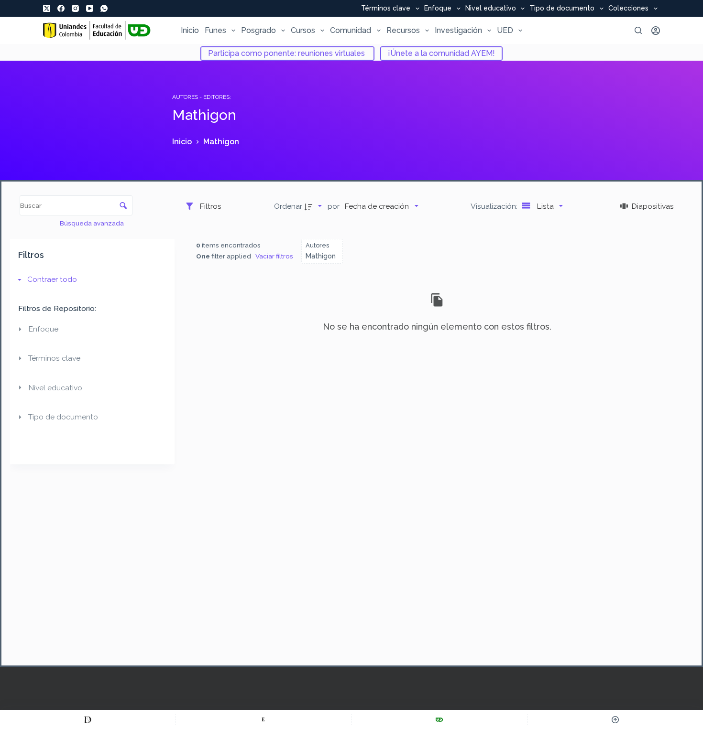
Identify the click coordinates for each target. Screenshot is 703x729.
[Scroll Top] (615, 719)
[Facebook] (61, 8)
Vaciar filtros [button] (274, 256)
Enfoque (437, 8)
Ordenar (288, 206)
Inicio (190, 30)
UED (505, 30)
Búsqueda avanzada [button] (92, 223)
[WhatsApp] (104, 8)
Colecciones (628, 8)
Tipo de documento (561, 8)
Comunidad (350, 30)
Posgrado (258, 30)
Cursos (303, 30)
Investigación (458, 30)
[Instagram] (75, 8)
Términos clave (385, 8)
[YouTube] (89, 8)
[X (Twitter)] (46, 8)
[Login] (655, 30)
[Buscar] (638, 30)
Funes (215, 30)
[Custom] (87, 719)
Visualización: (495, 206)
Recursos (403, 30)
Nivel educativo (490, 8)
